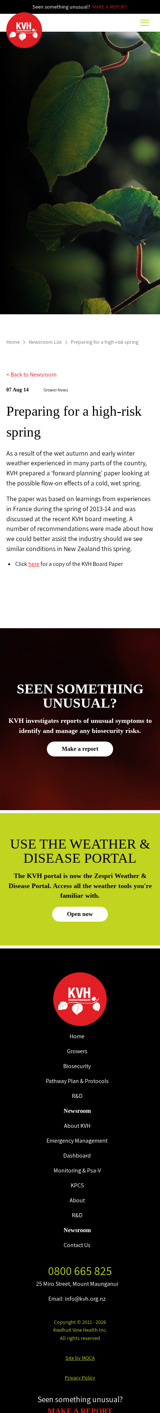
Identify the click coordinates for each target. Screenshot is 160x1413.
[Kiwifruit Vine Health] (80, 999)
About (77, 1200)
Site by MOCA (80, 1357)
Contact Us (77, 1245)
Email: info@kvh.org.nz (77, 1299)
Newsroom (77, 1111)
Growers (77, 1051)
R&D (77, 1096)
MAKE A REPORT (110, 6)
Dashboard (77, 1155)
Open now (80, 914)
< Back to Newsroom (31, 374)
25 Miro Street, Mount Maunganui (77, 1284)
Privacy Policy (80, 1377)
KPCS (77, 1185)
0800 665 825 (80, 1270)
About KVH (77, 1126)
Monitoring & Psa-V (77, 1170)
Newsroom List (45, 342)
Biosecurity (77, 1066)
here (33, 564)
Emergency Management (77, 1141)
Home (13, 342)
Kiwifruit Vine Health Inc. (80, 1330)
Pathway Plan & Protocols (77, 1081)
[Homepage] (24, 30)
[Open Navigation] (145, 23)
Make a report (80, 749)
